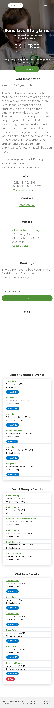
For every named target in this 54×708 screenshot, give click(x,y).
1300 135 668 (27, 205)
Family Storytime (14, 431)
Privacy (32, 701)
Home (5, 701)
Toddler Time (12, 580)
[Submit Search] (21, 5)
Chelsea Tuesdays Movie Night (21, 519)
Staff (15, 704)
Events (47, 5)
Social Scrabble (13, 553)
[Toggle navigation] (4, 5)
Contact (6, 704)
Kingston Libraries (46, 702)
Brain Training (12, 496)
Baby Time (11, 630)
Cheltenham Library (26, 230)
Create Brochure (28, 704)
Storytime (11, 381)
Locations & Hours (18, 701)
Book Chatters (13, 542)
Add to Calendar (24, 190)
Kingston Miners (14, 663)
